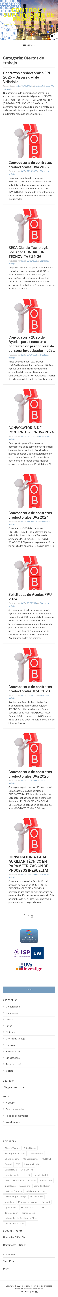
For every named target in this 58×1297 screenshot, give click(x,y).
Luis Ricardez (36, 1196)
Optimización (11, 1207)
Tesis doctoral (13, 1064)
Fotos (9, 1026)
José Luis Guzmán (13, 1191)
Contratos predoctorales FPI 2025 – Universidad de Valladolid (26, 77)
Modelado (9, 1202)
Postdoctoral (27, 1207)
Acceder (10, 1103)
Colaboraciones (31, 1159)
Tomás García (28, 1213)
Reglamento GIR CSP (14, 1245)
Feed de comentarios (17, 1115)
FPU (28, 1175)
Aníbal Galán (30, 1148)
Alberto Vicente (12, 1148)
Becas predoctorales (15, 1153)
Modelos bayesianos (28, 1202)
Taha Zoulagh (11, 1213)
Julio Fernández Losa (35, 1191)
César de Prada (31, 1164)
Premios (10, 1045)
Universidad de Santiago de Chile (21, 1218)
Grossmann (18, 1180)
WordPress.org (14, 1122)
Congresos (12, 1013)
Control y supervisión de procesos (29, 15)
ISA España (24, 1186)
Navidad (46, 1202)
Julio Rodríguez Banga (15, 1196)
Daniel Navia (11, 1169)
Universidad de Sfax (14, 1223)
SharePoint (9, 1261)
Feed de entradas (15, 1109)
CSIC (18, 1164)
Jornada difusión (42, 1186)
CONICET (46, 1159)
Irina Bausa (10, 1186)
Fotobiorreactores (13, 1175)
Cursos (9, 1019)
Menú (30, 45)
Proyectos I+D (13, 1051)
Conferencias (13, 1006)
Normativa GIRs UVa (14, 1237)
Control (8, 1164)
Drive (6, 1268)
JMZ (17, 86)
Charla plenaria (12, 1159)
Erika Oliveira (27, 1169)
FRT (36, 1291)
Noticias (10, 1032)
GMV (7, 1180)
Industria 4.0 (46, 1180)
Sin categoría (13, 1058)
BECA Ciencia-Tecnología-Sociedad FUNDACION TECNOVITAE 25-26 (29, 252)
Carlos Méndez (36, 1153)
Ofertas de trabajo (42, 86)
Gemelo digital (41, 1175)
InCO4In (32, 1180)
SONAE (40, 1207)
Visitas (9, 1070)
